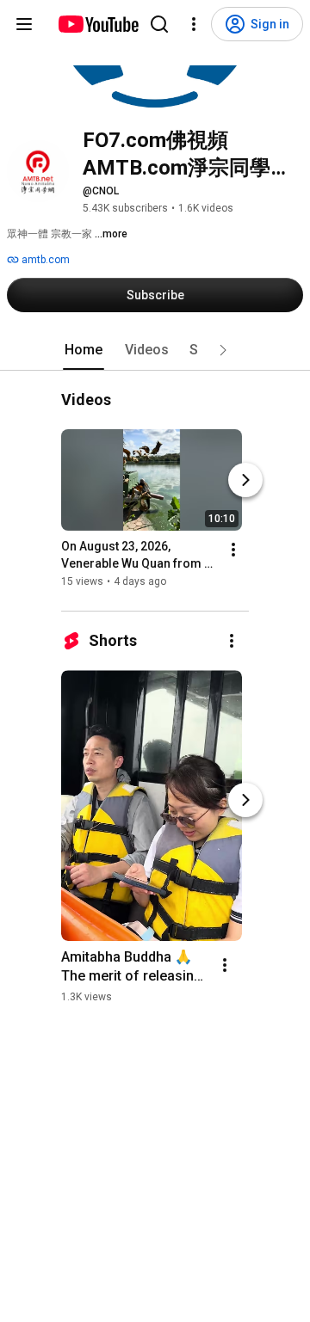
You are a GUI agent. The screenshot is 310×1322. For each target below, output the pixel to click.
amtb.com (44, 260)
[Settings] (193, 24)
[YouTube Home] (98, 24)
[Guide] (24, 24)
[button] (223, 350)
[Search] (159, 24)
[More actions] (233, 550)
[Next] (245, 481)
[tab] (83, 350)
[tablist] (155, 350)
